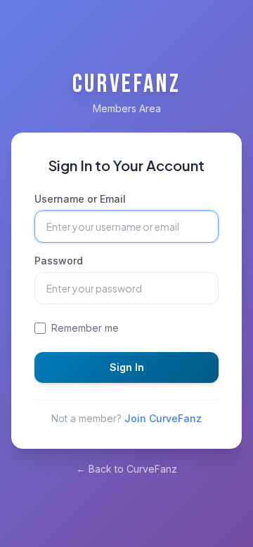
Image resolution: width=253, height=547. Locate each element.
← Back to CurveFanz (126, 469)
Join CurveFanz (163, 418)
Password (58, 260)
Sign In (127, 367)
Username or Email (80, 199)
